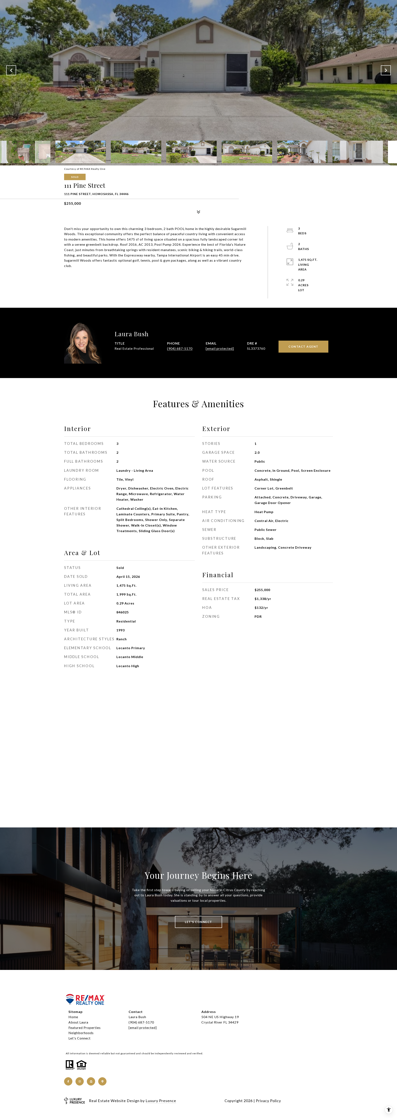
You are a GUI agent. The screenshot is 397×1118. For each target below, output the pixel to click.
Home (73, 1017)
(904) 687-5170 (180, 348)
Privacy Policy (268, 1100)
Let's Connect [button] (198, 922)
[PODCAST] (102, 1081)
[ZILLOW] (91, 1081)
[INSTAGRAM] (79, 1081)
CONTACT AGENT (303, 346)
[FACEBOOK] (68, 1081)
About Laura (78, 1022)
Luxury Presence (161, 1100)
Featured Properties (84, 1027)
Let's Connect (79, 1038)
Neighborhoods (81, 1033)
